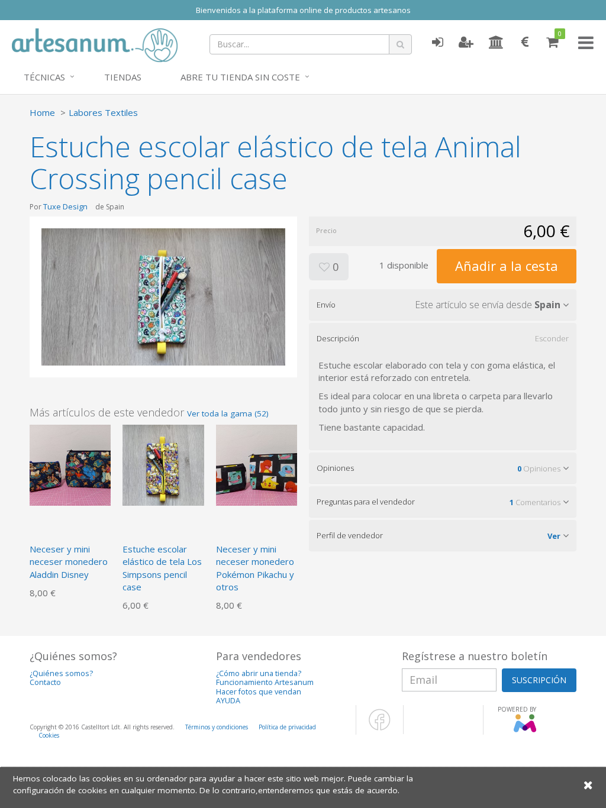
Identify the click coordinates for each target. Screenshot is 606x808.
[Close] (588, 785)
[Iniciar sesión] (437, 42)
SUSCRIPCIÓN (539, 680)
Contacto (45, 682)
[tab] (443, 304)
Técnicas (44, 77)
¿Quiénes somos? (61, 673)
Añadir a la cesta (506, 265)
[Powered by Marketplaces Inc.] (524, 730)
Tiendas (122, 77)
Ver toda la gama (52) (228, 413)
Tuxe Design (65, 206)
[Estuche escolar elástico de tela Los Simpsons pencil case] (163, 464)
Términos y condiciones (216, 727)
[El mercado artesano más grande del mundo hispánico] (95, 44)
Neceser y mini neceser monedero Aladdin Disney (69, 561)
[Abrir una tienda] (496, 42)
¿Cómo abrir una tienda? (258, 673)
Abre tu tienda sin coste (240, 77)
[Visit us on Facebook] (380, 728)
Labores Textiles (103, 112)
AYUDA (228, 701)
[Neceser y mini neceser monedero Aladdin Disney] (70, 464)
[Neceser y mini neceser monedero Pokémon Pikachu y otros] (256, 464)
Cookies (48, 735)
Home (42, 112)
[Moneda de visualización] (525, 42)
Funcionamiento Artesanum (265, 682)
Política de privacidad (287, 727)
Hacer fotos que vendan (258, 692)
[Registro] (466, 42)
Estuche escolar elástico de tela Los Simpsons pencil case (162, 568)
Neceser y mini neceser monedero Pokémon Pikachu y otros (255, 568)
